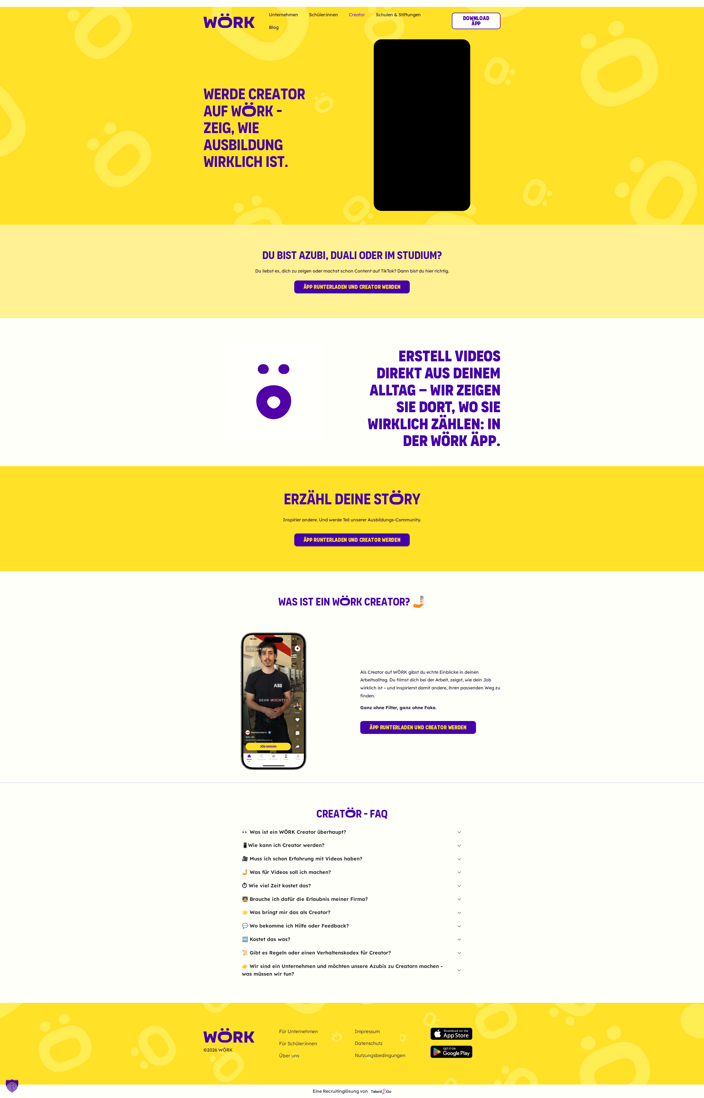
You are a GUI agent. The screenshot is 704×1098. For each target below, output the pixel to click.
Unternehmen (283, 14)
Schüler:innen (323, 14)
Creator (357, 14)
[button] (12, 1086)
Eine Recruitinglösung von (340, 1091)
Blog (274, 27)
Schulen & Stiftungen (398, 14)
